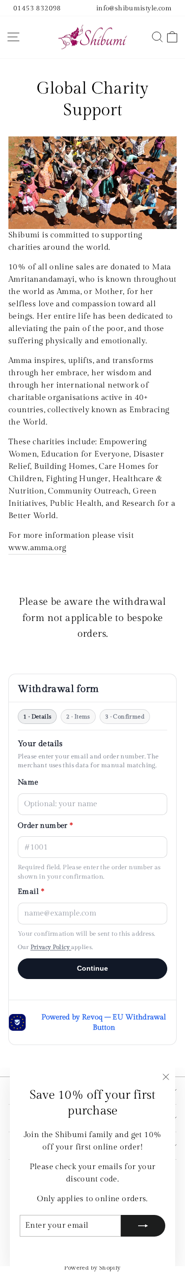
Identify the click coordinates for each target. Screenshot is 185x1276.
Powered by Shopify (92, 1267)
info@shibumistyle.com (134, 8)
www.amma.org (37, 547)
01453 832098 (37, 8)
